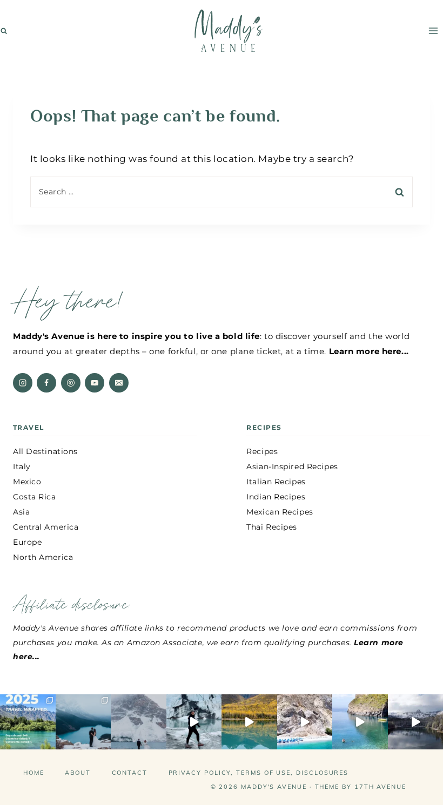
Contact (129, 772)
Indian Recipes (275, 497)
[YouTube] (94, 383)
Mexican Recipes (279, 512)
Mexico (27, 481)
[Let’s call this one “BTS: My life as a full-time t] (360, 722)
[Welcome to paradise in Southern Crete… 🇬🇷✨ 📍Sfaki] (305, 722)
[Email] (119, 383)
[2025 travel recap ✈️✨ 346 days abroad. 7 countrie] (28, 722)
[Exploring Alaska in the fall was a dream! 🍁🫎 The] (249, 722)
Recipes (262, 451)
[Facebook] (46, 383)
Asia (21, 512)
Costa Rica (34, 497)
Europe (27, 542)
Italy (22, 466)
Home (33, 772)
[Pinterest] (70, 383)
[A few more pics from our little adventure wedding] (83, 722)
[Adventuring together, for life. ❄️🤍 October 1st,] (138, 722)
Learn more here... (369, 351)
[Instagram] (22, 383)
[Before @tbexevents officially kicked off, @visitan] (194, 722)
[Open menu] (433, 30)
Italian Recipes (275, 481)
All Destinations (45, 451)
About (78, 772)
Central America (45, 527)
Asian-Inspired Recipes (292, 466)
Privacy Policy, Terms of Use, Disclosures (259, 772)
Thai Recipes (271, 527)
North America (43, 557)
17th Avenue (380, 786)
